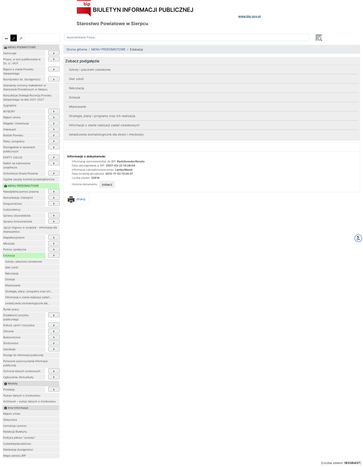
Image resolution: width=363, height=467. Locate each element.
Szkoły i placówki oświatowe (23, 261)
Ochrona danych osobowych (21, 371)
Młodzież (9, 243)
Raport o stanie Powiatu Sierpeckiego (18, 71)
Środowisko (11, 343)
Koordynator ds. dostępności (21, 79)
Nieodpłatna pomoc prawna (21, 191)
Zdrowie (8, 331)
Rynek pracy (11, 309)
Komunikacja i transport (18, 197)
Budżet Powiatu (13, 135)
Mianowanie (12, 285)
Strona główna (76, 49)
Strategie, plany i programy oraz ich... (29, 291)
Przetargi (9, 389)
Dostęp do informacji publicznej (23, 355)
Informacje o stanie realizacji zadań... (28, 297)
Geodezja (9, 349)
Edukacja (9, 255)
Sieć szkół (11, 267)
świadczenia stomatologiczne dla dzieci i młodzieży (106, 134)
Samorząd (9, 53)
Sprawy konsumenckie (17, 221)
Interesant (9, 129)
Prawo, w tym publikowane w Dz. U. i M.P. (22, 61)
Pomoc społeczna (14, 249)
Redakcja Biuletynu (15, 431)
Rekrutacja (11, 273)
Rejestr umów (12, 117)
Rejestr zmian (11, 413)
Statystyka (10, 419)
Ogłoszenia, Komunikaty (18, 377)
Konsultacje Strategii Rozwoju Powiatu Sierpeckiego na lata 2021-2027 (27, 97)
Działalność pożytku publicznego (16, 317)
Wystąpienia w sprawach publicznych (19, 149)
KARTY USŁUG (12, 157)
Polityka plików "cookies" (19, 437)
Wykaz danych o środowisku (21, 395)
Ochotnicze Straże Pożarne (20, 173)
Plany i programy (14, 141)
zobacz (107, 184)
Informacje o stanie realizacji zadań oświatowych (104, 125)
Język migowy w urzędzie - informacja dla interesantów (30, 229)
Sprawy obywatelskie (16, 215)
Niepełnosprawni (13, 237)
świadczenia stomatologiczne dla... (27, 303)
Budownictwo (12, 337)
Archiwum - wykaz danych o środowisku (29, 401)
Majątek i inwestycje (16, 123)
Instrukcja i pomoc (15, 425)
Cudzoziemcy (12, 209)
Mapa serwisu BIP (14, 455)
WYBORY (9, 111)
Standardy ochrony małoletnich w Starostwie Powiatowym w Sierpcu (25, 87)
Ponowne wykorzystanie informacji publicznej (25, 363)
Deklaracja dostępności (18, 449)
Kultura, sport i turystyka (18, 325)
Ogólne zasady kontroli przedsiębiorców (29, 179)
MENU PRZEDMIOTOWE (108, 49)
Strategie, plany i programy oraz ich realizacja (102, 116)
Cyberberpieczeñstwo (17, 443)
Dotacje (10, 279)
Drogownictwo (12, 203)
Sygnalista (9, 105)
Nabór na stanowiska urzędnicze (16, 165)
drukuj (80, 199)
